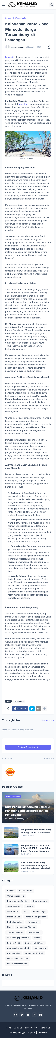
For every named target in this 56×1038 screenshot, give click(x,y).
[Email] (38, 708)
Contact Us (45, 1028)
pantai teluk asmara (34, 943)
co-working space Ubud (18, 937)
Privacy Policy (31, 1028)
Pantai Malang (40, 901)
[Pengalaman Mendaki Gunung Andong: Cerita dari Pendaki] (11, 832)
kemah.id (9, 57)
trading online (13, 953)
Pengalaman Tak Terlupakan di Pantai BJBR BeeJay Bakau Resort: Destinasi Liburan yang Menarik (36, 848)
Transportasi (33, 922)
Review (10, 891)
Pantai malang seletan (36, 917)
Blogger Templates (27, 1032)
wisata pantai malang (17, 964)
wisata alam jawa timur (17, 958)
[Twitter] (32, 708)
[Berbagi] (48, 47)
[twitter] (21, 1014)
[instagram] (34, 1014)
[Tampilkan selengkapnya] (44, 708)
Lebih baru (8, 758)
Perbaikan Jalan (14, 922)
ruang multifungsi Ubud (18, 948)
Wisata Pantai (20, 18)
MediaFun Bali (13, 917)
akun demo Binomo (26, 927)
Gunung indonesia (15, 896)
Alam (26, 911)
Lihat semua (47, 720)
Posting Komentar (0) (28, 747)
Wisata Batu (12, 911)
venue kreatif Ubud (34, 953)
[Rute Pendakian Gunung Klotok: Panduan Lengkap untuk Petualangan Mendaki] (11, 866)
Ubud (9, 927)
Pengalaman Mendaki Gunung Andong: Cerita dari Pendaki (36, 831)
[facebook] (15, 1014)
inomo (37, 937)
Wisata (29, 906)
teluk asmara (40, 948)
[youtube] (28, 1014)
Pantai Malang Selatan (17, 901)
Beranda (9, 18)
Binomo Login (39, 911)
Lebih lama (47, 758)
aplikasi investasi (15, 932)
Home (8, 1028)
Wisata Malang (14, 906)
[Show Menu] (4, 4)
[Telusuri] (51, 4)
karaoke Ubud (13, 943)
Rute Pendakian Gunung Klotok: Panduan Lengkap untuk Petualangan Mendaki (35, 865)
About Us (18, 1028)
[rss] (40, 1014)
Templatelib (42, 1032)
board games (35, 932)
